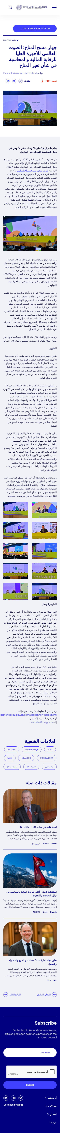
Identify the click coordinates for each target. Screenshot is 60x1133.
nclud (20, 1104)
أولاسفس (49, 766)
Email (53, 1044)
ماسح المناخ (12, 766)
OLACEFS (26, 758)
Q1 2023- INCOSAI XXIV (33, 28)
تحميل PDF (51, 80)
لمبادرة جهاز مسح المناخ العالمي (32, 171)
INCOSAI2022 (46, 758)
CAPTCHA (49, 1062)
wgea (9, 758)
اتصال (53, 1114)
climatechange (31, 749)
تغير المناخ (31, 766)
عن (54, 1122)
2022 (50, 749)
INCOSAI (12, 749)
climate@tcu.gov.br (42, 722)
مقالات (52, 1106)
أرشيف (52, 1097)
